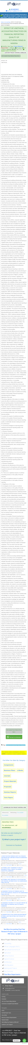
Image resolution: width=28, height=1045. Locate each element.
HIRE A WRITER (6, 16)
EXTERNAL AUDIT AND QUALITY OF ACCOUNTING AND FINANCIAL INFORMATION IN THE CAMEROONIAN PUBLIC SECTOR (14, 881)
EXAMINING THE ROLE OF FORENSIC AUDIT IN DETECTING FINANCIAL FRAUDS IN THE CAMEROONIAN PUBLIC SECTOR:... (14, 893)
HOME (2, 14)
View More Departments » (12, 974)
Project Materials (10, 781)
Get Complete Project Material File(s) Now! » (11, 55)
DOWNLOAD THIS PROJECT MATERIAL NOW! (15, 807)
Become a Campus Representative (9, 1017)
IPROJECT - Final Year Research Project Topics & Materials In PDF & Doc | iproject (14, 1033)
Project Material (18, 46)
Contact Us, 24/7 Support (7, 1024)
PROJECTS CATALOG (10, 14)
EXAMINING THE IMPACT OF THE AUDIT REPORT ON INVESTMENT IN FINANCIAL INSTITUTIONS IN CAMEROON (14, 904)
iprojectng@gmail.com (10, 988)
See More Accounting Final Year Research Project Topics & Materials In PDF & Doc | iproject (14, 931)
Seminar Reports (10, 792)
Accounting (7, 22)
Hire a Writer (4, 1015)
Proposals (7, 787)
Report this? (4, 48)
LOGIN (15, 19)
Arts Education (8, 965)
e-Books (20, 770)
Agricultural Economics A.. (12, 950)
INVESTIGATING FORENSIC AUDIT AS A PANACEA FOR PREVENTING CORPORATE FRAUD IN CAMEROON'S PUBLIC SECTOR (14, 858)
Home (2, 22)
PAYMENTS (13, 16)
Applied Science (9, 959)
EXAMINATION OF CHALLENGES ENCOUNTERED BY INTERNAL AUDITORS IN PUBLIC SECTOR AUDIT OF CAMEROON (13, 916)
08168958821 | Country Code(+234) (12, 990)
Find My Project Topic (6, 1012)
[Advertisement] (17, 67)
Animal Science (9, 956)
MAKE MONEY (4, 17)
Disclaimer (4, 999)
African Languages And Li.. (12, 946)
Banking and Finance (10, 968)
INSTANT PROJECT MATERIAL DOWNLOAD (16, 52)
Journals (7, 776)
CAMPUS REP (11, 17)
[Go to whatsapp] (24, 1040)
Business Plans (9, 770)
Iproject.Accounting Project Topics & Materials (16, 745)
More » (20, 863)
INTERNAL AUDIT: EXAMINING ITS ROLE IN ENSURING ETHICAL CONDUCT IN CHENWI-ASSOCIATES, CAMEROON (11, 869)
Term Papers (8, 797)
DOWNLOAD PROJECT (22, 16)
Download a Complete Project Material (10, 1003)
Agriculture (7, 953)
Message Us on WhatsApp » (15, 737)
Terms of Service (5, 1039)
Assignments (8, 765)
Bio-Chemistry (8, 971)
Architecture (8, 962)
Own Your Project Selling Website (9, 1001)
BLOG (12, 19)
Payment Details (5, 1019)
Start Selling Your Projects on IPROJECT (10, 1022)
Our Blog (3, 996)
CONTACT (17, 17)
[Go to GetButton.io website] (24, 1043)
